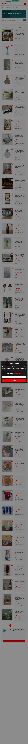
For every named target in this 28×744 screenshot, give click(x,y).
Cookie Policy (18, 373)
